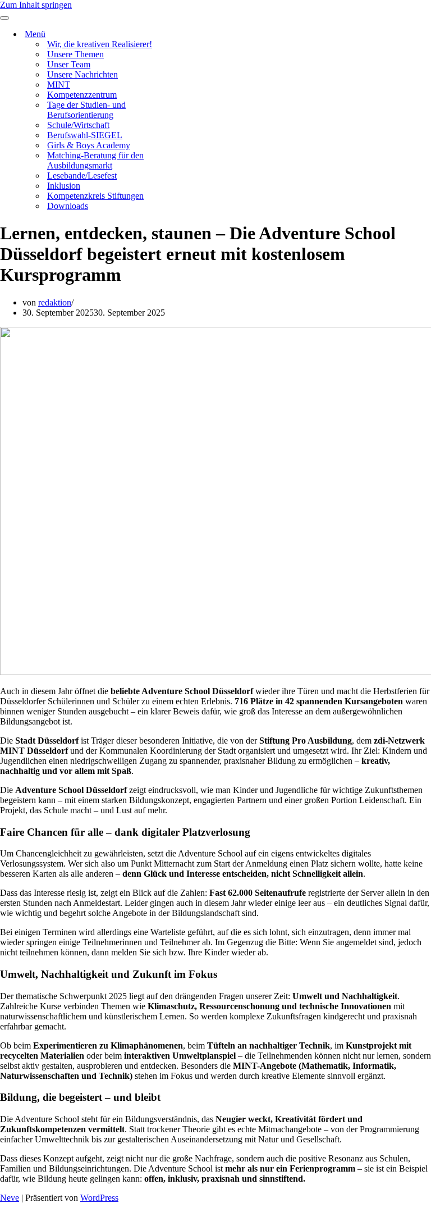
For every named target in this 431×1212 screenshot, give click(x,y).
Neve (9, 1197)
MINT (58, 84)
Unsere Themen (75, 54)
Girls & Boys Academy (88, 145)
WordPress (99, 1197)
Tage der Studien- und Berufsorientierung (86, 110)
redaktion (54, 302)
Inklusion (63, 185)
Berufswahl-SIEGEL (84, 135)
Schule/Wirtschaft (78, 125)
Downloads (67, 206)
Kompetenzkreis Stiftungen (95, 196)
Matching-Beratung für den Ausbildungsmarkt (95, 160)
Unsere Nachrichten (82, 74)
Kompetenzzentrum (82, 94)
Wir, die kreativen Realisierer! (99, 44)
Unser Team (68, 64)
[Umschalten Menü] (196, 34)
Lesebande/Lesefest (82, 175)
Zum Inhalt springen (36, 5)
